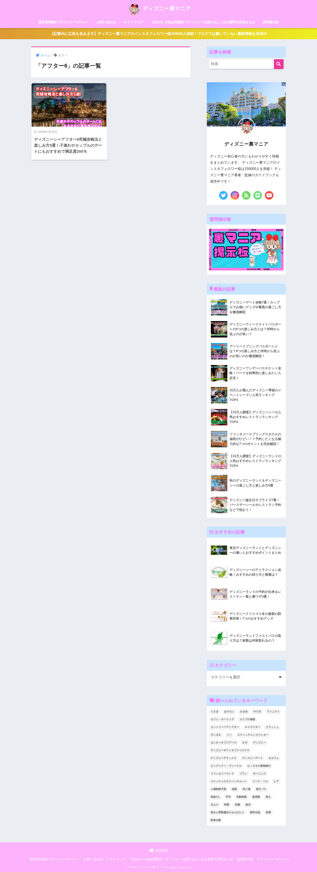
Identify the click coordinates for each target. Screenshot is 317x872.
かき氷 (244, 711)
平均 (228, 796)
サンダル (216, 734)
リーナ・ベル (260, 781)
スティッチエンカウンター (252, 734)
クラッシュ (272, 727)
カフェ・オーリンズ (222, 719)
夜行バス (261, 789)
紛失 (248, 804)
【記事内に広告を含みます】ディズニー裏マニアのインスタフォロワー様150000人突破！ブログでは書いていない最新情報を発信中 (158, 34)
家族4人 (215, 796)
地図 (234, 789)
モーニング (259, 773)
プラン (243, 773)
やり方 (257, 711)
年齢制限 (241, 796)
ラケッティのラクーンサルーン (229, 781)
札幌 (237, 804)
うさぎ (214, 711)
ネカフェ (273, 758)
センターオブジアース (224, 742)
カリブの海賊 (247, 719)
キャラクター (252, 727)
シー (229, 734)
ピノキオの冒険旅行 (259, 765)
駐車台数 (216, 820)
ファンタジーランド (222, 773)
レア (276, 781)
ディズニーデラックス (224, 758)
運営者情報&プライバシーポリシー (63, 22)
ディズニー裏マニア (166, 8)
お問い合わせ (106, 22)
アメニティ (273, 711)
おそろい (229, 711)
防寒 (268, 812)
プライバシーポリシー (273, 859)
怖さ (268, 796)
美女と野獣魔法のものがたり (227, 812)
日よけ (214, 804)
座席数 (256, 796)
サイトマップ (133, 22)
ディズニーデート (252, 758)
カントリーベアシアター (225, 727)
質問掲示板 (271, 22)
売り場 (246, 789)
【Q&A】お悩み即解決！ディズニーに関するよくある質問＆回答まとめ (203, 22)
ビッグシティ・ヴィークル (226, 765)
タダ (244, 742)
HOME (161, 850)
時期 (226, 804)
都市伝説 (255, 812)
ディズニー (259, 742)
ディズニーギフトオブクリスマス (230, 750)
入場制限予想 (218, 789)
